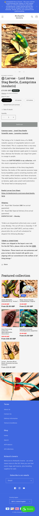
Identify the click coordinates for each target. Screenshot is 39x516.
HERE (34, 246)
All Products (8, 444)
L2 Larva (19, 100)
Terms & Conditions (10, 423)
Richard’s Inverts (21, 512)
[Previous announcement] (2, 6)
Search (6, 440)
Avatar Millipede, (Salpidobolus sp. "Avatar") (10, 300)
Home (6, 435)
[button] (2, 17)
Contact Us (8, 414)
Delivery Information (11, 418)
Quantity (4, 113)
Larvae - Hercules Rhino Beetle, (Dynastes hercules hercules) (10, 363)
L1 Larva (8, 100)
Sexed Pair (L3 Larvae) (13, 105)
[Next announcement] (37, 6)
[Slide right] (24, 72)
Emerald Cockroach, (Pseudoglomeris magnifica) (29, 329)
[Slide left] (15, 72)
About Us (7, 409)
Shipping (4, 93)
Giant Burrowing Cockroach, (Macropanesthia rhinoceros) (7, 331)
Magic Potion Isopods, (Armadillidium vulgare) (27, 300)
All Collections (9, 449)
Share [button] (6, 264)
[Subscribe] (31, 480)
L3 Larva (30, 100)
